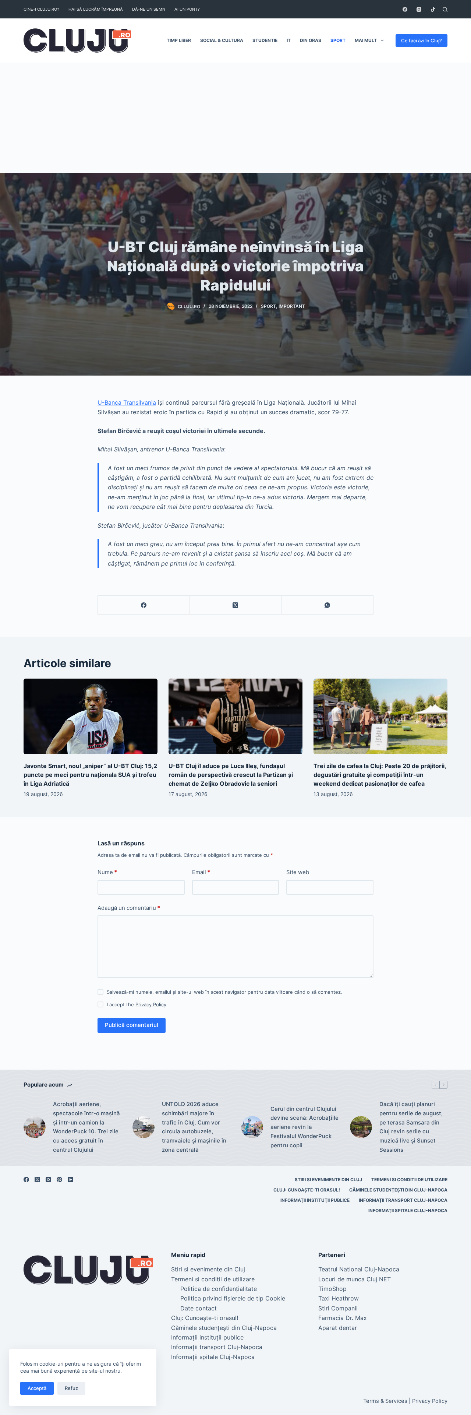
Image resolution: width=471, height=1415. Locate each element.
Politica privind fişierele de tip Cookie (232, 1298)
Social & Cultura (221, 40)
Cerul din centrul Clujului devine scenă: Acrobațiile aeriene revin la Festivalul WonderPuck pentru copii (304, 1127)
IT (289, 40)
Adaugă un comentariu (129, 907)
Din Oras (310, 40)
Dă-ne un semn (148, 9)
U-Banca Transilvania (127, 402)
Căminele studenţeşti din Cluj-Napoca (398, 1190)
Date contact (198, 1308)
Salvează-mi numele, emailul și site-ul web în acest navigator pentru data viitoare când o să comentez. (224, 992)
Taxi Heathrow (338, 1298)
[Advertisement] (235, 117)
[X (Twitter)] (236, 605)
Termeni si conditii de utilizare (409, 1179)
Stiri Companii (338, 1308)
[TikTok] (433, 9)
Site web (297, 872)
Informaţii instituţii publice (315, 1200)
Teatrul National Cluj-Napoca (358, 1269)
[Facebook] (405, 9)
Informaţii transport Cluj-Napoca (403, 1200)
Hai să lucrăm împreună (95, 9)
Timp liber (179, 40)
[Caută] (445, 9)
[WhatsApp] (327, 605)
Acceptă (37, 1388)
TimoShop (332, 1288)
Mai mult (366, 40)
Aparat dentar (337, 1327)
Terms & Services (385, 1401)
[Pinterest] (59, 1179)
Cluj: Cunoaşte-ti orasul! (306, 1190)
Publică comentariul (131, 1024)
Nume (107, 872)
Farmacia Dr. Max (342, 1317)
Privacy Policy (150, 1004)
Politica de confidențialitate (218, 1288)
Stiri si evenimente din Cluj (328, 1179)
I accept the (136, 1004)
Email (201, 872)
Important (292, 306)
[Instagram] (419, 9)
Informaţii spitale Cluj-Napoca (407, 1210)
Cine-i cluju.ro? (41, 9)
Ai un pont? (187, 9)
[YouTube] (70, 1179)
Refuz (71, 1388)
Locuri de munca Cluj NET (354, 1279)
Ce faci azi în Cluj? (421, 40)
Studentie (264, 40)
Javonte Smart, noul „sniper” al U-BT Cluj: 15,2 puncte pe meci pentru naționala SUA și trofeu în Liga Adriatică (90, 774)
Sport (338, 40)
